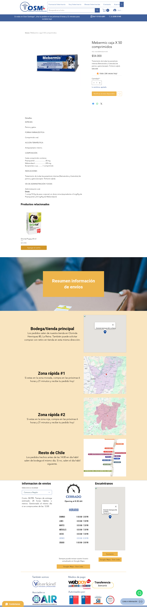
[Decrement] (93, 83)
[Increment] (99, 83)
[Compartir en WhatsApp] (97, 103)
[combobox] (37, 492)
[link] (106, 10)
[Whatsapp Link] (139, 593)
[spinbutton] (96, 83)
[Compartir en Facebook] (93, 103)
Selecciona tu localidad (30, 487)
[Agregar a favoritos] (119, 93)
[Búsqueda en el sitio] (97, 10)
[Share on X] (101, 103)
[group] (73, 230)
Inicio (27, 33)
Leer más (95, 68)
